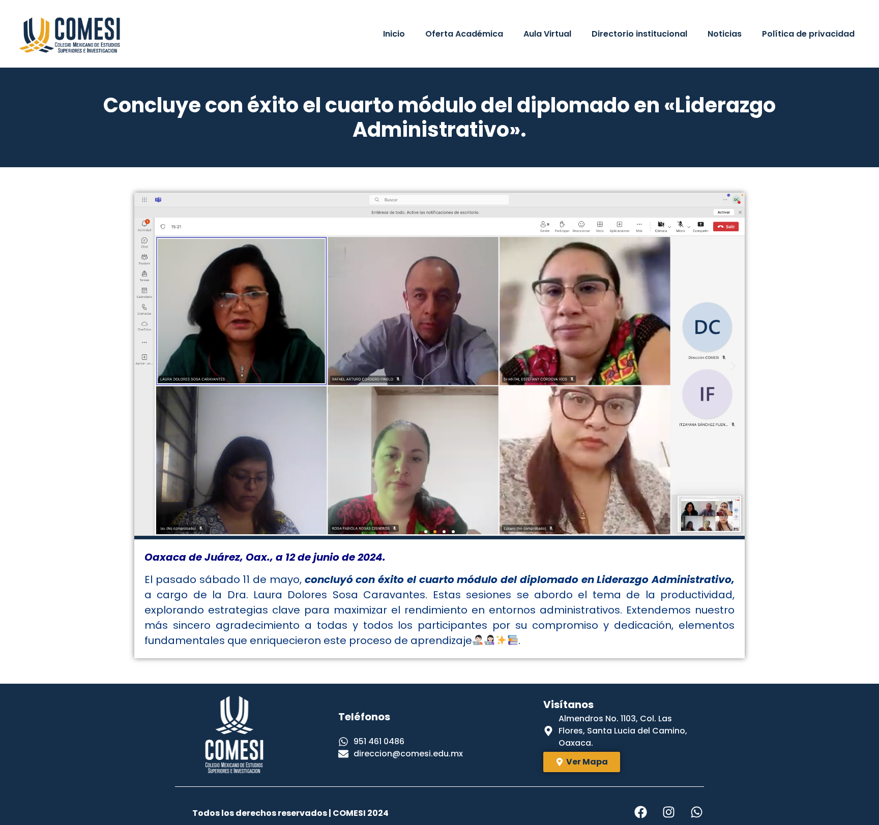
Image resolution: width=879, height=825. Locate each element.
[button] (145, 365)
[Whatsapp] (696, 812)
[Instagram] (668, 812)
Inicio (394, 34)
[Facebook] (640, 812)
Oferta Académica (464, 34)
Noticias (725, 34)
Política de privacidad (808, 34)
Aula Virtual (547, 34)
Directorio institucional (639, 34)
